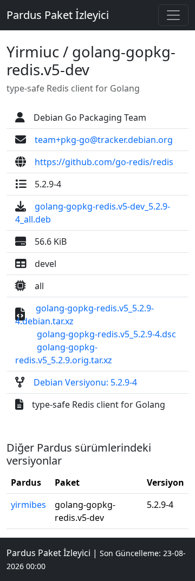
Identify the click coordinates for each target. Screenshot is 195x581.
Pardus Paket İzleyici (57, 15)
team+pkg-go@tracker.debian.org (104, 140)
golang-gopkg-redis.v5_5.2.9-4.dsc (106, 334)
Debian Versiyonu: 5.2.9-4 (85, 382)
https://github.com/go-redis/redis (104, 162)
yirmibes (28, 505)
